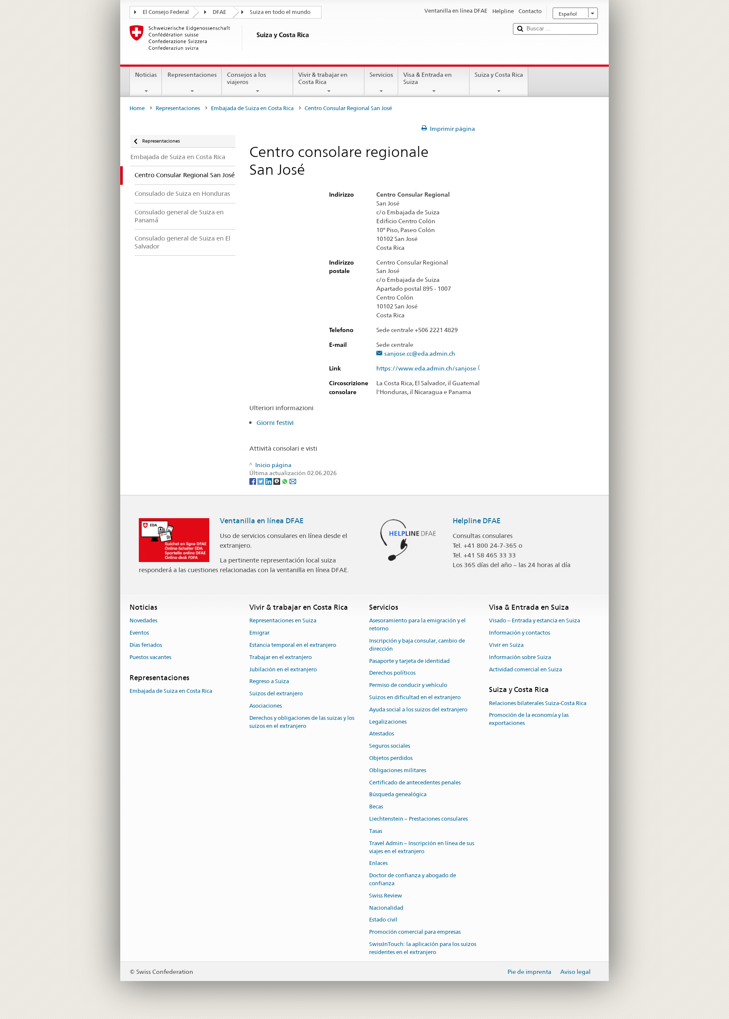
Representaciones (192, 74)
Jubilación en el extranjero (283, 669)
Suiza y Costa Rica (499, 74)
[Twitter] (261, 481)
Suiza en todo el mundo (280, 12)
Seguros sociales (389, 746)
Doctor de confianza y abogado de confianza (412, 879)
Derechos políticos (392, 673)
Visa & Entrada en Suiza (427, 78)
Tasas (375, 831)
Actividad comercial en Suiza (525, 669)
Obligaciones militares (397, 770)
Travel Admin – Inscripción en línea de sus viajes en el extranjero (421, 847)
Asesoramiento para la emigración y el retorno (417, 625)
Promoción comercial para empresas (415, 932)
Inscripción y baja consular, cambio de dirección (417, 645)
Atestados (381, 734)
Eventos (139, 633)
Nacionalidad (386, 908)
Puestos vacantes (150, 657)
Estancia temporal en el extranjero (292, 645)
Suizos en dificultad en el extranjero (415, 697)
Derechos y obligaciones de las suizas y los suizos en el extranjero (301, 722)
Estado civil (383, 920)
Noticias (146, 74)
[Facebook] (253, 481)
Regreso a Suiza (269, 681)
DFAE (219, 12)
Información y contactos (519, 633)
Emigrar (259, 633)
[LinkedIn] (269, 481)
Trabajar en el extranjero (280, 657)
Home (137, 108)
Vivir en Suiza (506, 645)
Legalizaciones (388, 722)
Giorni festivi (275, 423)
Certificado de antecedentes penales (415, 782)
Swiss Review (385, 895)
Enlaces (378, 863)
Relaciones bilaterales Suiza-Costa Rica (537, 703)
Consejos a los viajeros (246, 78)
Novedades (143, 621)
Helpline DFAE (477, 520)
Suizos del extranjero (276, 693)
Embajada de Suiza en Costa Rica (252, 108)
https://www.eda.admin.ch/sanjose (426, 368)
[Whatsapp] (285, 481)
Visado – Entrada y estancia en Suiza (534, 621)
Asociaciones (265, 706)
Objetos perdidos (391, 758)
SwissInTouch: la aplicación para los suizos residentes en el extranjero (422, 948)
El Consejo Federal (166, 12)
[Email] (292, 481)
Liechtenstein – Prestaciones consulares (418, 819)
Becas (376, 807)
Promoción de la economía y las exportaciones (529, 719)
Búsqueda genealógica (398, 795)
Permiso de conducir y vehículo (408, 685)
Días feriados (146, 645)
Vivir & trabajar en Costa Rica (323, 78)
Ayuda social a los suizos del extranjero (418, 709)
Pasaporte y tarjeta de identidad (409, 661)
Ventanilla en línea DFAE (262, 520)
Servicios (381, 74)
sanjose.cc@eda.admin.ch (419, 354)
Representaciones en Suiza (282, 621)
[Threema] (277, 481)
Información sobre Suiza (520, 657)
